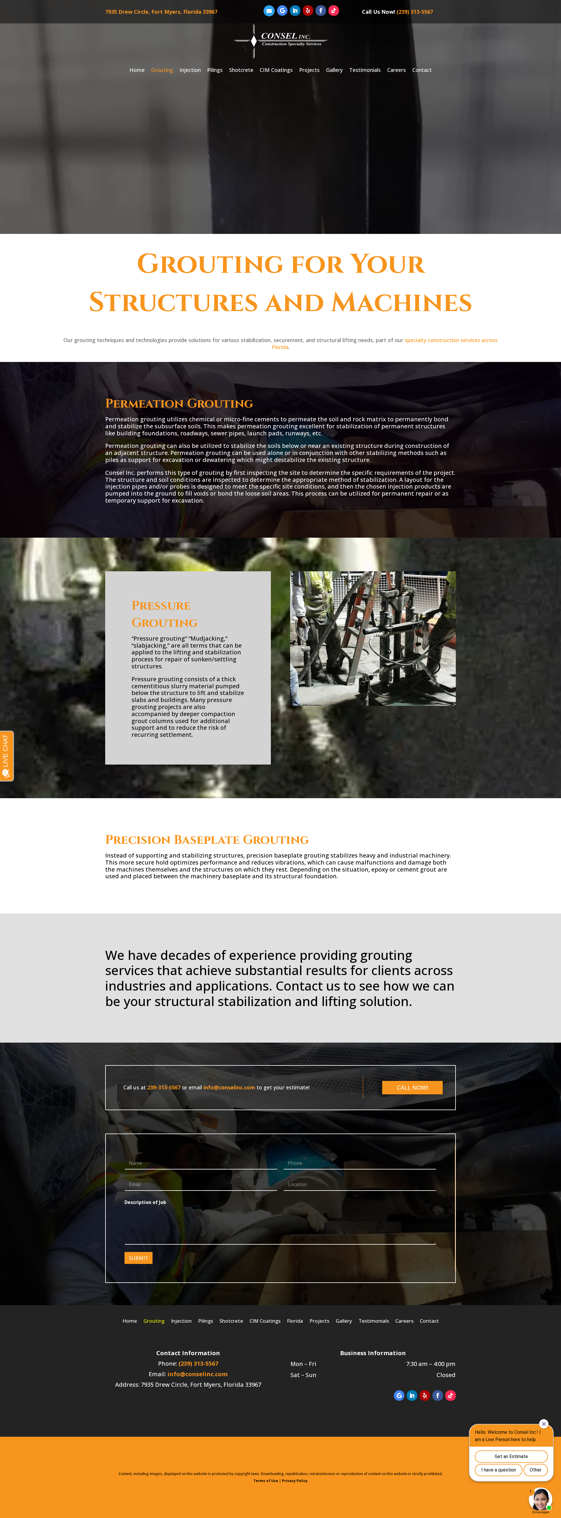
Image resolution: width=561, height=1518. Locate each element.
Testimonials (365, 69)
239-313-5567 (164, 1087)
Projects (309, 69)
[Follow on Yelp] (308, 10)
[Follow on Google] (282, 10)
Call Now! (412, 1087)
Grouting (162, 69)
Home (137, 69)
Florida (295, 1320)
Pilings (215, 69)
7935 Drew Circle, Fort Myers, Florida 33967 (161, 11)
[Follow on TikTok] (333, 10)
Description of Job (145, 1202)
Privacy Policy (295, 1480)
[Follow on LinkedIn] (295, 10)
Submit (138, 1258)
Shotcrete (241, 69)
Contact (422, 69)
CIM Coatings (276, 69)
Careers (396, 69)
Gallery (334, 69)
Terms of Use (265, 1480)
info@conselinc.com (229, 1087)
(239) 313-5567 (414, 11)
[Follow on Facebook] (321, 10)
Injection (190, 69)
